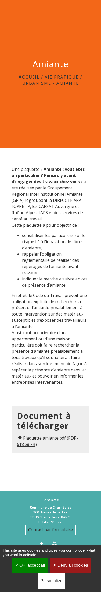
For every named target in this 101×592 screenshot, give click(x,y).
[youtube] (57, 544)
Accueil (29, 77)
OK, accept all (31, 565)
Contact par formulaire (50, 530)
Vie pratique (62, 77)
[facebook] (44, 544)
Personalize (51, 581)
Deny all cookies (72, 565)
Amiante (67, 83)
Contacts (50, 500)
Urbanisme (36, 83)
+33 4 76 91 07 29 (50, 522)
